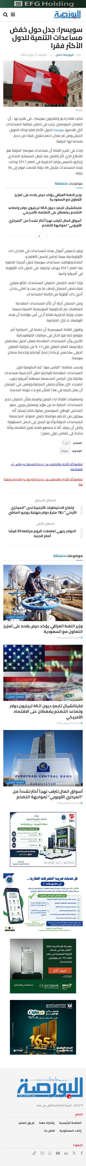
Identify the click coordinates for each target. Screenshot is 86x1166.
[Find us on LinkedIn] (66, 1153)
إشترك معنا (46, 1122)
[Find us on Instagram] (42, 1153)
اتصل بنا (49, 1130)
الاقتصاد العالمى (15, 617)
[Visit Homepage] (67, 14)
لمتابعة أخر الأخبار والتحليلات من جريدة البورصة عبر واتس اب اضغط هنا (47, 466)
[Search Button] (5, 14)
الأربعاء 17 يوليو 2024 (34, 54)
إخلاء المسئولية (70, 1130)
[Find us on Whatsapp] (50, 1153)
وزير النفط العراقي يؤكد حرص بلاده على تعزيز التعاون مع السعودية (48, 197)
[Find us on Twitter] (74, 1153)
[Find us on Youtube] (58, 1153)
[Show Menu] (13, 14)
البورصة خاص (65, 54)
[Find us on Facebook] (81, 1153)
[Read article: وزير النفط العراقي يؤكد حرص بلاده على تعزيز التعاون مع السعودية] (43, 593)
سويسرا (58, 129)
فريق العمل (26, 1122)
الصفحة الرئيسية (70, 1122)
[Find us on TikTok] (34, 1153)
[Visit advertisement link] (43, 4)
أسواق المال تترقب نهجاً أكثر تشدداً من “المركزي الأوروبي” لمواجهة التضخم (45, 222)
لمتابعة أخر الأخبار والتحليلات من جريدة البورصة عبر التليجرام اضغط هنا (43, 481)
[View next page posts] (39, 236)
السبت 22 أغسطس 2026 (68, 638)
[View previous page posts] (47, 236)
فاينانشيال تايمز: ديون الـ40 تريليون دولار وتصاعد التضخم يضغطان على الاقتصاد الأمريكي (45, 210)
